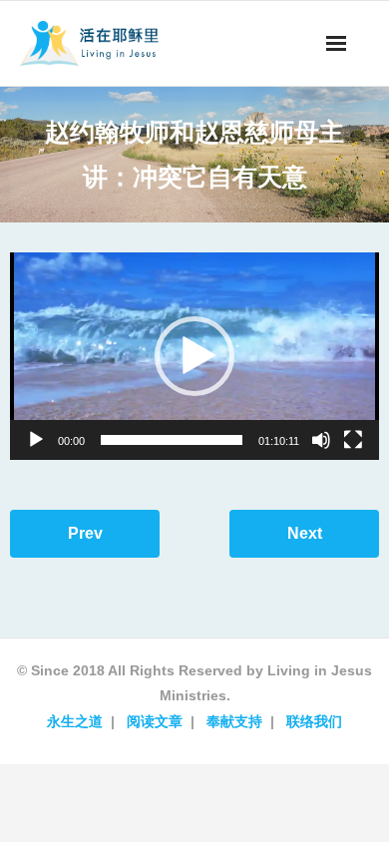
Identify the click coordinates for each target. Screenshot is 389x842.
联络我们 (314, 721)
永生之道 (75, 721)
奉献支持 (234, 721)
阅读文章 (155, 721)
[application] (194, 356)
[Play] (36, 440)
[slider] (171, 440)
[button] (194, 356)
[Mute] (321, 440)
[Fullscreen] (353, 440)
